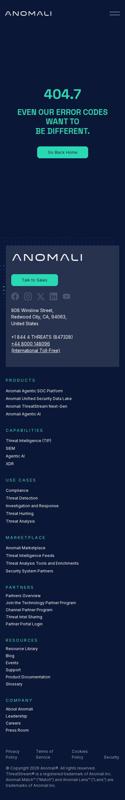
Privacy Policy (13, 754)
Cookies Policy (80, 754)
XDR (10, 463)
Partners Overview (23, 595)
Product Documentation (28, 676)
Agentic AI (15, 456)
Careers (13, 723)
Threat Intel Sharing (24, 616)
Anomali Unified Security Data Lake (39, 398)
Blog (10, 655)
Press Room (17, 730)
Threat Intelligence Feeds (30, 555)
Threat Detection (22, 498)
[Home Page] (28, 13)
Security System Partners (29, 571)
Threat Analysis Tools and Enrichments (42, 563)
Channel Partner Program (29, 609)
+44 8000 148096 (30, 343)
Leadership (16, 716)
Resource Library (22, 648)
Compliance (17, 490)
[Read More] (63, 152)
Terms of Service (44, 754)
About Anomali (19, 709)
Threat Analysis (20, 521)
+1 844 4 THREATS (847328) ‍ (42, 337)
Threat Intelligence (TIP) (28, 440)
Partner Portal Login (24, 624)
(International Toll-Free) (35, 350)
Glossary (14, 684)
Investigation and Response (32, 505)
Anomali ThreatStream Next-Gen (36, 406)
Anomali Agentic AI (23, 414)
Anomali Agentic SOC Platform (34, 390)
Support (13, 669)
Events (12, 662)
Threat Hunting (20, 513)
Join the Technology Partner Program (41, 602)
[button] (115, 13)
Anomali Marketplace (26, 547)
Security (111, 757)
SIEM (10, 448)
